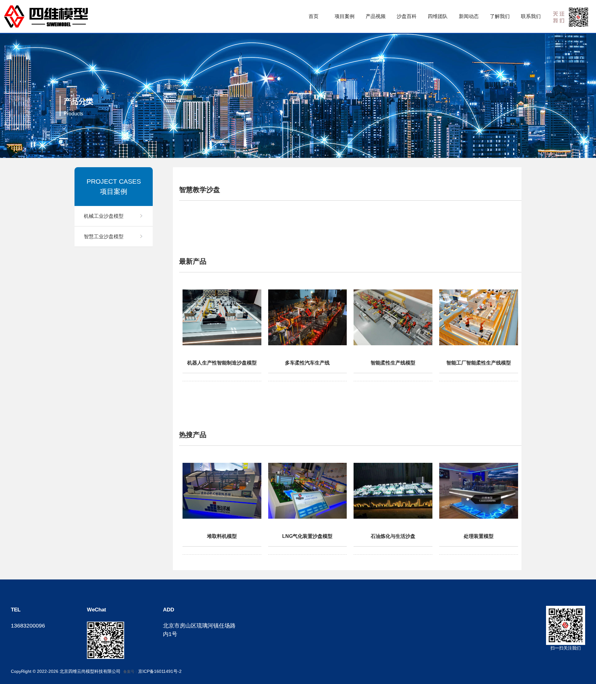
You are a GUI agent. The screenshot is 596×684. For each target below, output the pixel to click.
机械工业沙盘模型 (104, 216)
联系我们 (531, 16)
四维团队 (438, 16)
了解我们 (500, 16)
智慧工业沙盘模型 (104, 236)
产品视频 (376, 16)
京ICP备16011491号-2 (160, 671)
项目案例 (344, 16)
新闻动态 (469, 16)
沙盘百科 (407, 16)
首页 (313, 16)
